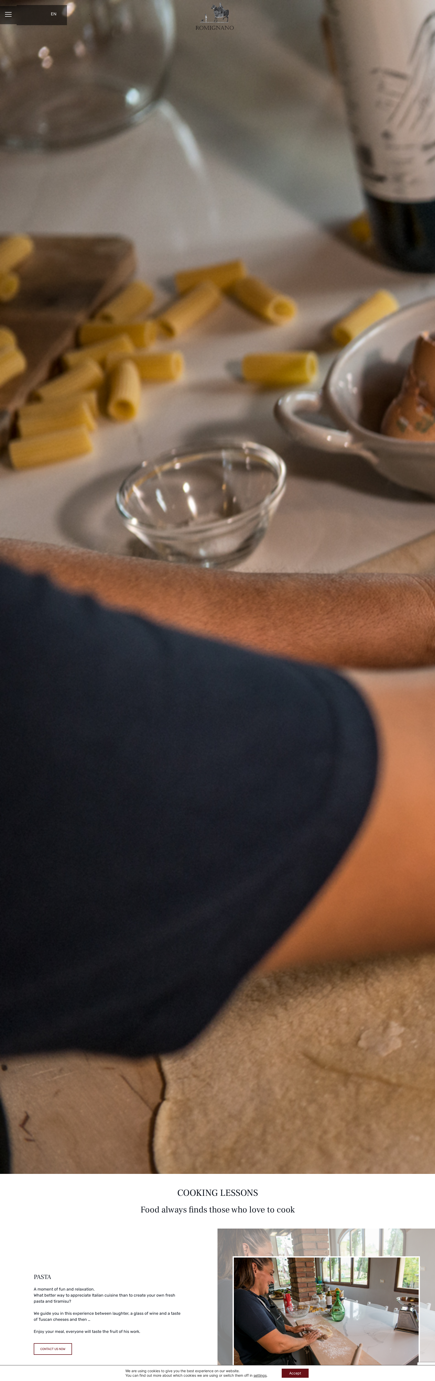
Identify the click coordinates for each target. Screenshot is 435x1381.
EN (53, 13)
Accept (295, 1373)
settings (260, 1375)
